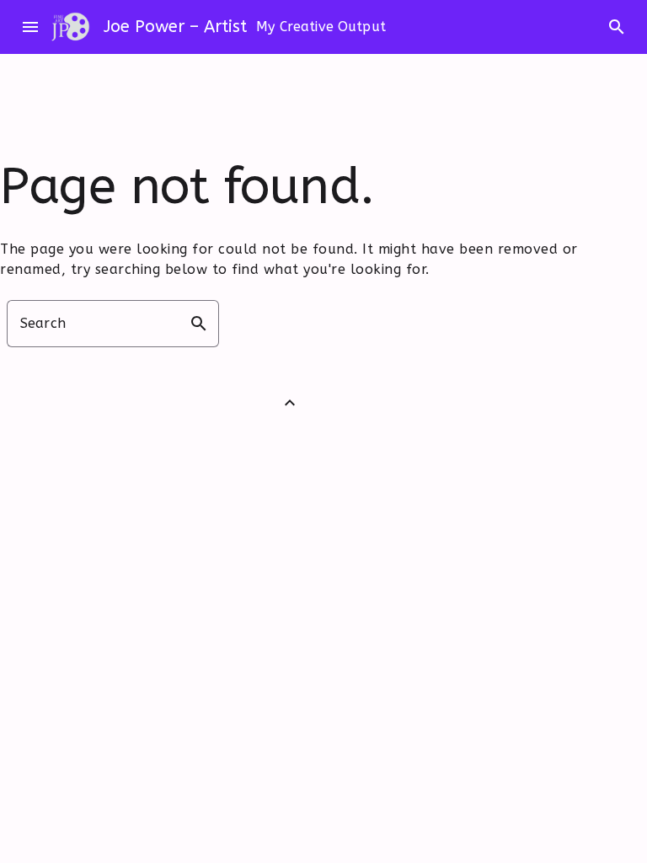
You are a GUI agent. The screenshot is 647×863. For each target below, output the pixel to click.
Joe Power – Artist (175, 26)
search (617, 27)
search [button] (199, 324)
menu (30, 27)
